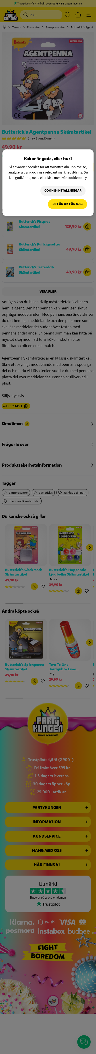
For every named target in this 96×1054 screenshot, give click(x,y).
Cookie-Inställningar (62, 190)
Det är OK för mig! (67, 204)
